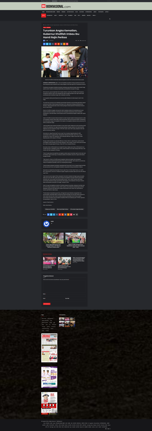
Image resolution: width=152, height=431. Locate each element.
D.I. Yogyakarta (90, 423)
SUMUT (100, 426)
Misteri (109, 425)
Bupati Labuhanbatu (45, 320)
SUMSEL (89, 426)
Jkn (49, 324)
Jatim (47, 324)
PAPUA (94, 15)
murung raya (53, 326)
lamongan (43, 326)
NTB (79, 15)
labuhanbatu (54, 324)
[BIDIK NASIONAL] (56, 6)
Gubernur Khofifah (50, 209)
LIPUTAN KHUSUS (70, 11)
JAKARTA (83, 15)
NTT (66, 15)
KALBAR (62, 425)
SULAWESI (70, 15)
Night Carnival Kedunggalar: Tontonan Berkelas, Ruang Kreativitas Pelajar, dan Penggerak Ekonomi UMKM (79, 259)
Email (44, 298)
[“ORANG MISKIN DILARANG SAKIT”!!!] (72, 325)
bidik (46, 40)
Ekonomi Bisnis (97, 423)
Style (71, 426)
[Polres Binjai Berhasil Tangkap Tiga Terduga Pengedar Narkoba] (67, 325)
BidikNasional (59, 421)
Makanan (95, 425)
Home (43, 11)
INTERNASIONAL (89, 11)
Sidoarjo (52, 328)
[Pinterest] (56, 44)
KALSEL (66, 425)
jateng (43, 324)
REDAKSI (58, 11)
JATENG (106, 11)
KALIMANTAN (49, 15)
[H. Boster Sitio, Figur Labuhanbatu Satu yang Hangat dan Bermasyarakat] (61, 319)
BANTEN (74, 423)
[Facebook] (44, 44)
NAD (55, 426)
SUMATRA (61, 15)
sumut (43, 330)
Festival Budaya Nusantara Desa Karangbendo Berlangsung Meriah (49, 266)
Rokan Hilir (82, 426)
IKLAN (76, 11)
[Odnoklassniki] (64, 44)
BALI (75, 15)
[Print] (77, 214)
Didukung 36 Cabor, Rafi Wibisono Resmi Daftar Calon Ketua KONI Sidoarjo (64, 266)
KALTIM (77, 425)
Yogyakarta (100, 11)
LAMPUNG (84, 425)
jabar (54, 322)
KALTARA (70, 425)
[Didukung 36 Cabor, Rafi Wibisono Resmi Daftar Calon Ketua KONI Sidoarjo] (64, 260)
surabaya (47, 330)
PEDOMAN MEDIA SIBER (50, 11)
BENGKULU (79, 423)
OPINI (57, 426)
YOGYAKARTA (51, 425)
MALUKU (88, 15)
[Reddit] (58, 44)
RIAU (63, 426)
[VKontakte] (61, 44)
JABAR (94, 11)
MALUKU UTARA (104, 425)
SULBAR (73, 426)
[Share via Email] (74, 214)
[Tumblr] (53, 44)
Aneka (54, 423)
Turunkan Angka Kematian (77, 209)
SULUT (96, 426)
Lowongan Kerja (90, 425)
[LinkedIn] (50, 44)
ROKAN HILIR (66, 426)
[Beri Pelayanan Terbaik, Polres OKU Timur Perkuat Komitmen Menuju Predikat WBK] (72, 322)
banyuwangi (44, 318)
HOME (51, 423)
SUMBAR (86, 426)
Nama (44, 293)
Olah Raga (81, 11)
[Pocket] (67, 44)
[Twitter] (47, 44)
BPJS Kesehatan (50, 318)
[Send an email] (47, 40)
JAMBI (47, 425)
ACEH (55, 15)
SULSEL (93, 426)
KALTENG (74, 425)
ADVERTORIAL (104, 426)
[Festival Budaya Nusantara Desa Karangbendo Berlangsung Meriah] (49, 260)
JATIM (43, 15)
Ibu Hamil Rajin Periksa (63, 209)
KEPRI (81, 425)
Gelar (51, 320)
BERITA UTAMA (84, 423)
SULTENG (77, 426)
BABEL (69, 423)
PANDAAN (63, 11)
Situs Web (67, 298)
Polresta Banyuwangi (45, 328)
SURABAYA (48, 27)
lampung (48, 326)
